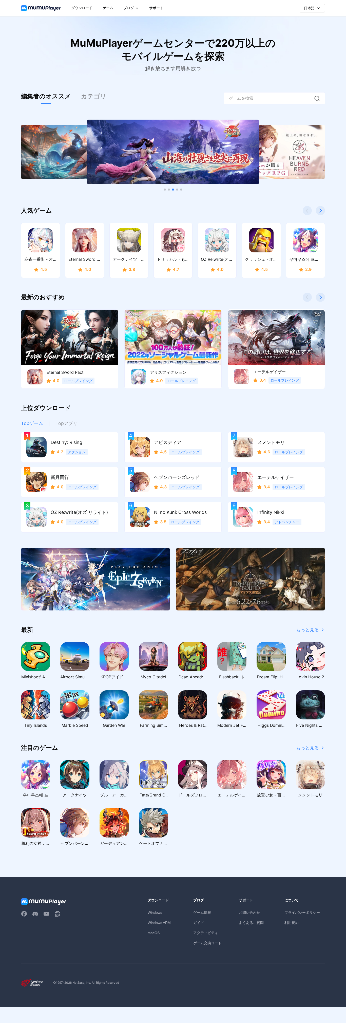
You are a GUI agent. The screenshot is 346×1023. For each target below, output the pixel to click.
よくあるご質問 (251, 922)
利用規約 (291, 922)
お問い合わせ (249, 912)
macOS (154, 933)
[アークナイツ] (250, 579)
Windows (155, 912)
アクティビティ (205, 933)
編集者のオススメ (46, 96)
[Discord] (35, 914)
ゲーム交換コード (207, 943)
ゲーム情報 (202, 912)
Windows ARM (159, 923)
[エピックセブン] (95, 579)
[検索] (317, 98)
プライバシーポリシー (302, 912)
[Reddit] (57, 914)
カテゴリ (93, 96)
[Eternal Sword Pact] (173, 152)
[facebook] (24, 914)
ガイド (198, 922)
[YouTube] (46, 914)
